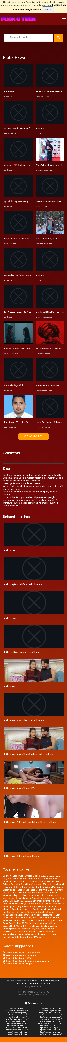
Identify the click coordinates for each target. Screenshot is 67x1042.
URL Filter (33, 983)
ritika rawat (9, 91)
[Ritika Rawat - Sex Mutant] (50, 380)
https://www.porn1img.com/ (49, 1025)
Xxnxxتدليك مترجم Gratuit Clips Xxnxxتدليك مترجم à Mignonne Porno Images (30, 897)
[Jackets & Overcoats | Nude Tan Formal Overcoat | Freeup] (50, 86)
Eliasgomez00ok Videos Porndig (19, 887)
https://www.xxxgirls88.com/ (50, 1008)
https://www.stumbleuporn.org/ (50, 1034)
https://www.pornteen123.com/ (50, 1019)
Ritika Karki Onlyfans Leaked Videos (21, 652)
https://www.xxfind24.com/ (17, 1032)
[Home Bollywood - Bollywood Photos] (50, 417)
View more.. (33, 436)
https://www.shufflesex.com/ (17, 1021)
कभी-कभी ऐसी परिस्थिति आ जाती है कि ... (19, 275)
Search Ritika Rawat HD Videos (20, 958)
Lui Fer (21, 889)
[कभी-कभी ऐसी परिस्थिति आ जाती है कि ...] (18, 270)
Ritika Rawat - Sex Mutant (48, 385)
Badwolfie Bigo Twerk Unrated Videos (21, 875)
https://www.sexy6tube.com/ (50, 1011)
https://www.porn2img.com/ (49, 1028)
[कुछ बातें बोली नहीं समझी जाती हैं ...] (18, 196)
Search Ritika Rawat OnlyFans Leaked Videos (27, 961)
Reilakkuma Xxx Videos (33, 920)
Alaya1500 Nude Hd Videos (49, 884)
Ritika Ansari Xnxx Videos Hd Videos (21, 788)
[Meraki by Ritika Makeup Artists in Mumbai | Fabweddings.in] (50, 307)
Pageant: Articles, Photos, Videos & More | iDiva (27, 238)
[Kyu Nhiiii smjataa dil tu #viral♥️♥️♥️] (18, 307)
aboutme (40, 128)
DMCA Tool (44, 983)
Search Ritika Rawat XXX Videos (20, 955)
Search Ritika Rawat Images (18, 963)
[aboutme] (50, 123)
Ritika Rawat (10, 618)
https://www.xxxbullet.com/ (17, 1025)
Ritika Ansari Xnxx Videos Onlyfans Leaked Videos (28, 754)
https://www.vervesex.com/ (17, 1023)
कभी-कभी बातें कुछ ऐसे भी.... (14, 385)
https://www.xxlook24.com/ (17, 1034)
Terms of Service (46, 980)
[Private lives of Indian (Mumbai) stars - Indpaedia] (50, 196)
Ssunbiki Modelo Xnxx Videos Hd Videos (22, 937)
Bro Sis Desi (8, 912)
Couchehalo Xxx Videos (44, 934)
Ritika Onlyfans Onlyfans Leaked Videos (23, 584)
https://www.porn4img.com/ (49, 1032)
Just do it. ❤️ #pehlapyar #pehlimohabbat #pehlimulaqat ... (32, 165)
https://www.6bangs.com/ (17, 1013)
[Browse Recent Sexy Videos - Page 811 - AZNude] (18, 343)
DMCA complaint (11, 505)
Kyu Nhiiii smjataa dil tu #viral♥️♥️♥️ (22, 312)
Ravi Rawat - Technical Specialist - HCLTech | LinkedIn (29, 422)
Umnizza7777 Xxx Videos (15, 931)
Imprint (33, 980)
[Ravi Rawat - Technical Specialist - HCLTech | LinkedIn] (18, 417)
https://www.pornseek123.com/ (50, 1015)
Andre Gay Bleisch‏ (20, 906)
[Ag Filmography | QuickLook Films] (50, 343)
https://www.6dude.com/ (17, 1015)
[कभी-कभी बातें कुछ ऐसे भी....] (18, 380)
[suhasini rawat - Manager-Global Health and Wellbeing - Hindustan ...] (18, 123)
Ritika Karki (9, 550)
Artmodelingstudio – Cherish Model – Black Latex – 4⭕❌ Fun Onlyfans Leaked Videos (31, 908)
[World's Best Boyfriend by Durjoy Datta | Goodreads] (50, 160)
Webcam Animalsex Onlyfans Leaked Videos (32, 928)
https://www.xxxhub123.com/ (17, 1028)
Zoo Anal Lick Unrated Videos (17, 934)
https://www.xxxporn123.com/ (17, 1030)
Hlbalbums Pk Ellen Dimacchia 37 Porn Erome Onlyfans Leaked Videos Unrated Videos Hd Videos (31, 917)
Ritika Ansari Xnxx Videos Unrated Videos (24, 720)
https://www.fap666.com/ (17, 1017)
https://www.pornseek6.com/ (50, 1017)
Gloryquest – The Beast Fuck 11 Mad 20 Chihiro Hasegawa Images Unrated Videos (33, 923)
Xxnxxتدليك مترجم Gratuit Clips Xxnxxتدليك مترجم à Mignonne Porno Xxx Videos (33, 899)
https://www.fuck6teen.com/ (49, 1013)
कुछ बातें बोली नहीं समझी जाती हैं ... (17, 201)
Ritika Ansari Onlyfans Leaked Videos (22, 856)
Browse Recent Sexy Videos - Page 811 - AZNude (28, 348)
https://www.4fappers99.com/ (17, 1011)
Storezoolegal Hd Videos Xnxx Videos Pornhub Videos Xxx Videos (30, 880)
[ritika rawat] (18, 86)
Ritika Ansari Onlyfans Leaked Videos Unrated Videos (30, 822)
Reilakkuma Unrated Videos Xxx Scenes (35, 912)
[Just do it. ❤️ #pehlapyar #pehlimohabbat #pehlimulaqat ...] (18, 160)
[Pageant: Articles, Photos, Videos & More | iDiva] (18, 233)
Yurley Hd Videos (19, 895)
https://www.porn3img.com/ (49, 1030)
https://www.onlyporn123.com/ (49, 1023)
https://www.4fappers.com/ (17, 1008)
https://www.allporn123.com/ (50, 1021)
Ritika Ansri (9, 686)
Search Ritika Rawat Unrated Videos (22, 952)
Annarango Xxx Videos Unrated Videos (21, 914)
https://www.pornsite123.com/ (17, 1019)
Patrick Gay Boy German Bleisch (44, 931)
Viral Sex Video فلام (25, 884)
